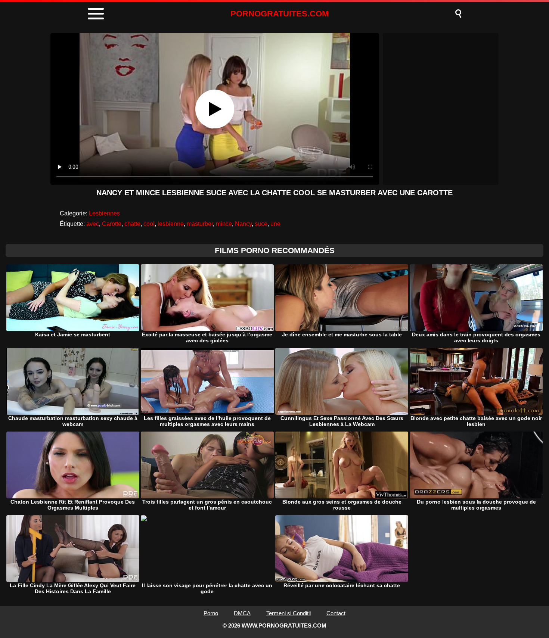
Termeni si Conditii (288, 613)
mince (224, 224)
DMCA (242, 613)
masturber (200, 224)
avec (92, 224)
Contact (335, 613)
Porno (211, 613)
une (275, 224)
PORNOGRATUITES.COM (279, 13)
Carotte (111, 224)
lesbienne (171, 224)
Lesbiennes (104, 213)
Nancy (243, 224)
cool (149, 224)
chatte (132, 224)
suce (261, 224)
